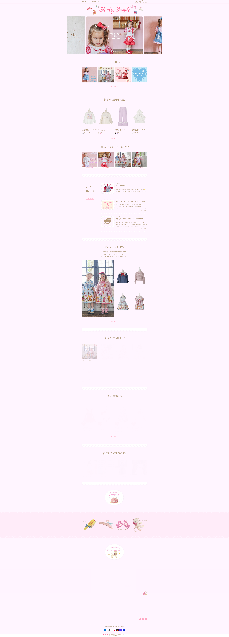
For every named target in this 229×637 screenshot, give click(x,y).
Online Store (95, 1)
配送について (101, 606)
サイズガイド (101, 610)
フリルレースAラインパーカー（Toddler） (139, 130)
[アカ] (83, 430)
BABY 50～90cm (86, 475)
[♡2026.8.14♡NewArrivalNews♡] (106, 160)
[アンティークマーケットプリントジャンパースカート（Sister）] (123, 301)
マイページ (101, 614)
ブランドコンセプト (86, 602)
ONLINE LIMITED (103, 360)
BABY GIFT (84, 380)
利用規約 (135, 602)
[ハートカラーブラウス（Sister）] (123, 276)
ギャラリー (84, 604)
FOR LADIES (135, 475)
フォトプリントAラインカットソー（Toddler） (89, 130)
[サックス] (117, 431)
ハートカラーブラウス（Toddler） (137, 427)
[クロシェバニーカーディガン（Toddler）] (139, 276)
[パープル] (117, 133)
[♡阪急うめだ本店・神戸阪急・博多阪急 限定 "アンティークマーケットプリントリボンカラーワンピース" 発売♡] (139, 160)
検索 (100, 602)
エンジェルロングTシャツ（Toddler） (104, 130)
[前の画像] (83, 116)
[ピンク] (100, 133)
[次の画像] (96, 116)
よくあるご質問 (102, 604)
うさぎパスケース (102, 426)
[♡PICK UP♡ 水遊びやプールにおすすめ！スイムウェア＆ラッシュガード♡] (123, 74)
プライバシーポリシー (137, 606)
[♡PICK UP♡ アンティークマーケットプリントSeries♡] (106, 74)
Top (83, 1)
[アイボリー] (98, 133)
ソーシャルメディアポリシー (138, 608)
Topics (87, 1)
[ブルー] (82, 430)
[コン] (133, 430)
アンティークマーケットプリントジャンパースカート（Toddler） (122, 427)
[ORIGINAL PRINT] (114, 35)
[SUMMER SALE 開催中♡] (139, 74)
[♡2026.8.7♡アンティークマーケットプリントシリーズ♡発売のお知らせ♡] (123, 160)
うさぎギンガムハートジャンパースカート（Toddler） (89, 427)
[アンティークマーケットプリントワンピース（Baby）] (139, 301)
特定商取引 (135, 604)
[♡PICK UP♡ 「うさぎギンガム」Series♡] (89, 74)
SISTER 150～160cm (120, 475)
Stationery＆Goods (121, 360)
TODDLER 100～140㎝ (104, 475)
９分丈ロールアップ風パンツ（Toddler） (122, 130)
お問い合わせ (101, 612)
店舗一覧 (83, 606)
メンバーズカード (85, 608)
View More (114, 87)
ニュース (117, 604)
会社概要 (83, 610)
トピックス (118, 602)
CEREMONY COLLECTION (139, 360)
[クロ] (83, 133)
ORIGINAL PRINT (86, 360)
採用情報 (83, 612)
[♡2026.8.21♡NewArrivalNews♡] (89, 160)
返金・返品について (103, 608)
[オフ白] (82, 133)
